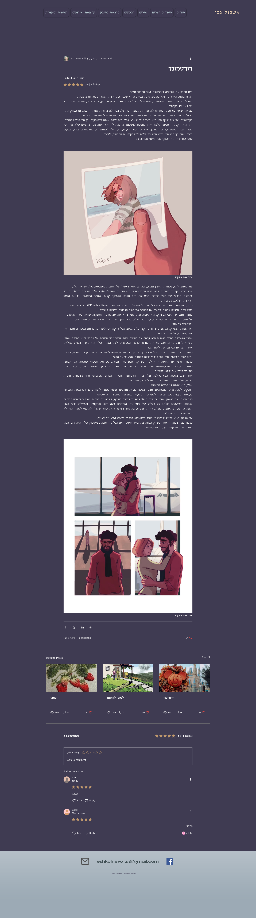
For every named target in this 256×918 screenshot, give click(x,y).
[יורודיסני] (184, 678)
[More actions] (190, 59)
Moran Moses (130, 873)
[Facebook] (169, 861)
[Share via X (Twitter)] (73, 627)
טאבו (53, 698)
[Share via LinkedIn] (82, 627)
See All (206, 657)
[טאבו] (71, 678)
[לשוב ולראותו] (128, 678)
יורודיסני (169, 698)
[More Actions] (190, 779)
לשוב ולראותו (115, 698)
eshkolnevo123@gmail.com (128, 861)
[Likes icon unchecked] (74, 801)
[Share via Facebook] (65, 627)
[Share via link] (90, 627)
